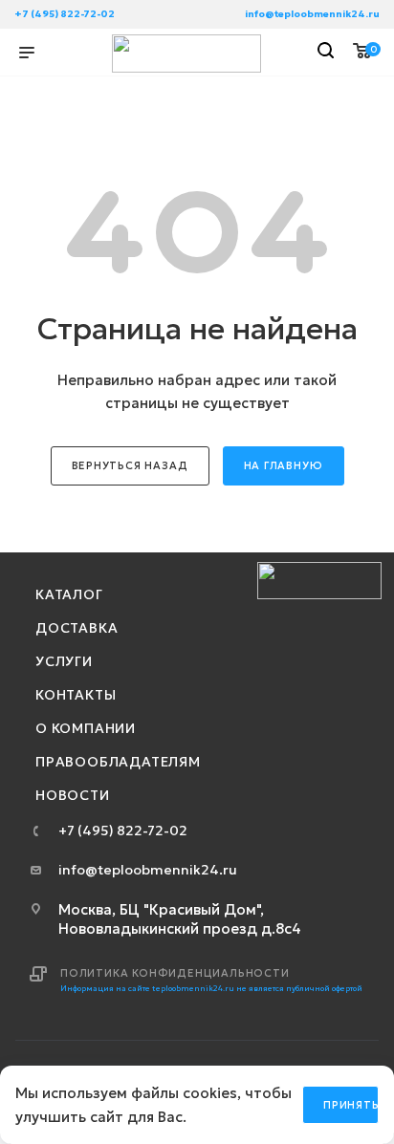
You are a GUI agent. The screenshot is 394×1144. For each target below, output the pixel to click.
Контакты (75, 694)
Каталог (69, 594)
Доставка (76, 628)
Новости (72, 795)
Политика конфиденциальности (175, 973)
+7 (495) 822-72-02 (64, 14)
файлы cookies (184, 1093)
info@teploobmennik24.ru (312, 14)
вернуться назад (130, 465)
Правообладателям (118, 761)
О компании (85, 728)
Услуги (64, 661)
